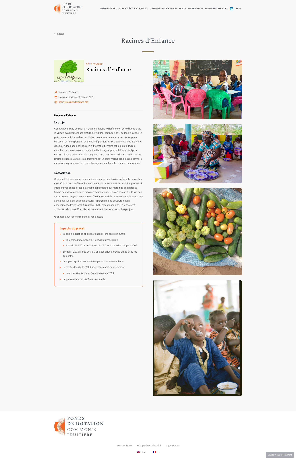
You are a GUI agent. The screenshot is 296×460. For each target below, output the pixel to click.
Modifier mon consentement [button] (280, 455)
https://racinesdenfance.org (73, 102)
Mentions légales (124, 445)
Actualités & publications (133, 8)
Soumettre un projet (216, 8)
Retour (60, 33)
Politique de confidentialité (149, 445)
